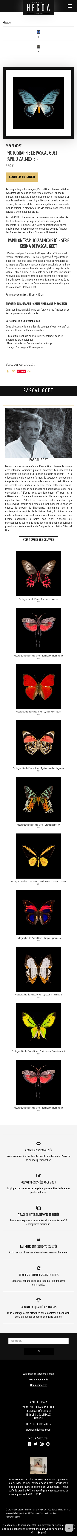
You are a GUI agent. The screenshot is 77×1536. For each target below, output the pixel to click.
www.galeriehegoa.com (38, 1429)
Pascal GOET (13, 146)
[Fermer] (42, 1532)
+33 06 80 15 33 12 (41, 1424)
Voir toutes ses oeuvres (38, 539)
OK (39, 1351)
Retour (7, 22)
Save (22, 371)
